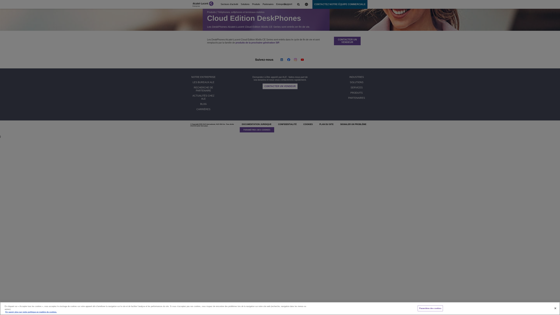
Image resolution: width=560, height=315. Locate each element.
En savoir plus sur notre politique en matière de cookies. (31, 312)
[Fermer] (555, 308)
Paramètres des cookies (430, 308)
